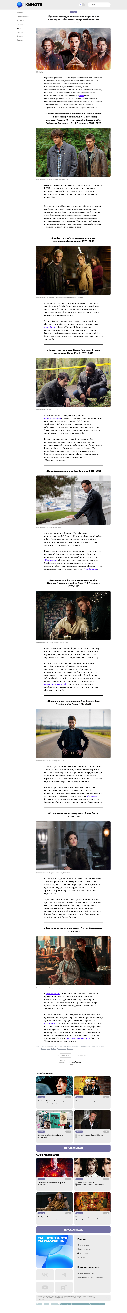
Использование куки (85, 1273)
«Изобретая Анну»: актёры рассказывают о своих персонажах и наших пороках (51, 1219)
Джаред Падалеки (85, 1046)
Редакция (82, 1239)
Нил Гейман (75, 1046)
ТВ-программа (22, 16)
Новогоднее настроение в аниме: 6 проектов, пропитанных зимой (88, 1218)
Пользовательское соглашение (90, 1277)
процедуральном (52, 418)
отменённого (50, 327)
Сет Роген (70, 1049)
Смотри (19, 24)
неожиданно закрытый (55, 684)
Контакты (20, 40)
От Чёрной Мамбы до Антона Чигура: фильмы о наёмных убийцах (52, 1102)
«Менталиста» (51, 560)
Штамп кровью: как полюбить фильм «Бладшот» (51, 1184)
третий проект (53, 993)
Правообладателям (85, 1249)
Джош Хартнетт (61, 1049)
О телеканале (83, 1245)
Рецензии (41, 1179)
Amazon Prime (51, 1023)
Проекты (20, 20)
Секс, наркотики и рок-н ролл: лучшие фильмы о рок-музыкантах (89, 1102)
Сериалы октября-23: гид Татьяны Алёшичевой (50, 1136)
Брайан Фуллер (45, 1049)
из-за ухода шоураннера (78, 1038)
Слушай (19, 32)
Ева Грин (53, 1049)
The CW (93, 1046)
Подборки (73, 12)
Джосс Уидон (100, 1046)
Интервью (41, 1213)
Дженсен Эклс (58, 1046)
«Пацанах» (92, 796)
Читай (18, 28)
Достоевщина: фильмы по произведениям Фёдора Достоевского (89, 1184)
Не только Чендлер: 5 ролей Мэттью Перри (89, 1136)
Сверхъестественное (47, 1046)
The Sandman (91, 569)
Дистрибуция (82, 1253)
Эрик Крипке (67, 1046)
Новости (19, 36)
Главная (19, 12)
